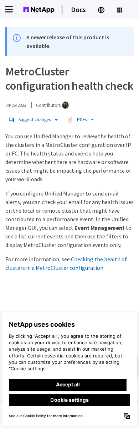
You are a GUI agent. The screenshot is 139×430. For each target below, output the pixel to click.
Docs (78, 9)
